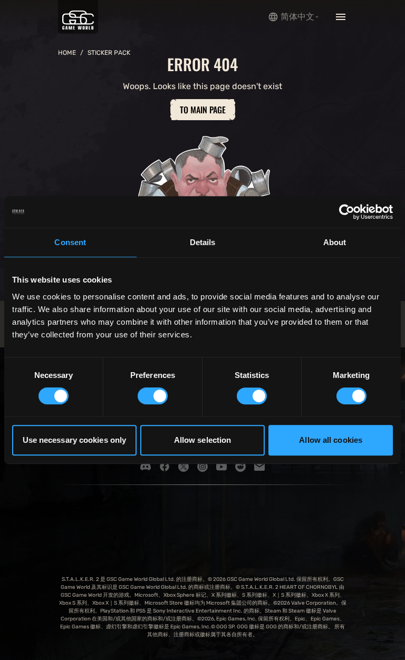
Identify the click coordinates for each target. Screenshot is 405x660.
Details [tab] (203, 242)
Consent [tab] (70, 242)
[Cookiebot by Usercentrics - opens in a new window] (347, 212)
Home (67, 52)
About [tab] (334, 242)
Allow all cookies (330, 439)
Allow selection (203, 439)
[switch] (153, 395)
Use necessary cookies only (75, 439)
